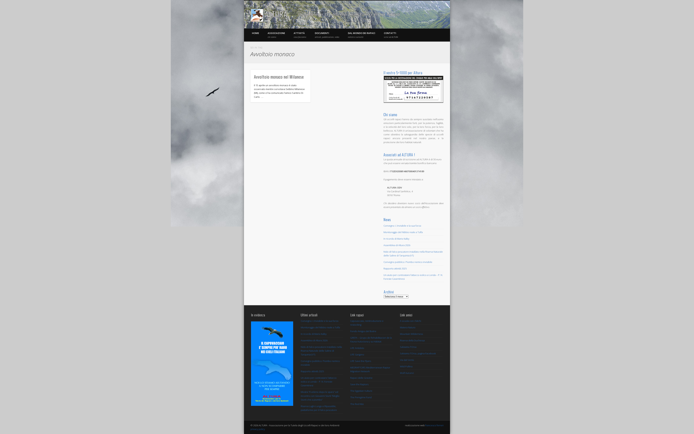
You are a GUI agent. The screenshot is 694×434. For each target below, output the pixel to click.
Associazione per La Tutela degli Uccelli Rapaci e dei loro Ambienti (349, 14)
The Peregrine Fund (361, 397)
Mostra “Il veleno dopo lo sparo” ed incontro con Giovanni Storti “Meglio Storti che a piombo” (320, 395)
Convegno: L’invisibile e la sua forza (402, 225)
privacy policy (257, 429)
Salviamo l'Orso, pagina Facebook (418, 353)
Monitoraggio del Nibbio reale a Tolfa (403, 232)
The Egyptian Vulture (361, 390)
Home (255, 33)
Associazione (276, 34)
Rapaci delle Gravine (361, 377)
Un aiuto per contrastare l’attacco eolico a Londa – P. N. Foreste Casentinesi (319, 381)
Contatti (391, 34)
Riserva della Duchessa (412, 340)
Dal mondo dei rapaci (361, 34)
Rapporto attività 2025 (395, 268)
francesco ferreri (434, 425)
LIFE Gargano (357, 354)
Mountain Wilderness (411, 334)
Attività (300, 34)
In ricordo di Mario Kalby (396, 238)
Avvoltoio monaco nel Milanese (279, 76)
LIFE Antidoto (357, 348)
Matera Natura (407, 327)
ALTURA (276, 14)
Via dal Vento (407, 360)
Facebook (433, 14)
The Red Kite (357, 404)
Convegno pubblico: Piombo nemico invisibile (408, 262)
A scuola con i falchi (410, 321)
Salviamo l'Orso (408, 347)
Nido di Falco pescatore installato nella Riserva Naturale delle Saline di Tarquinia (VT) (321, 350)
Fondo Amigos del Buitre (363, 331)
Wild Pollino (406, 366)
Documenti (327, 34)
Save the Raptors (359, 384)
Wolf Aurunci (407, 373)
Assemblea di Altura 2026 (397, 245)
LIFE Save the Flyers (360, 361)
